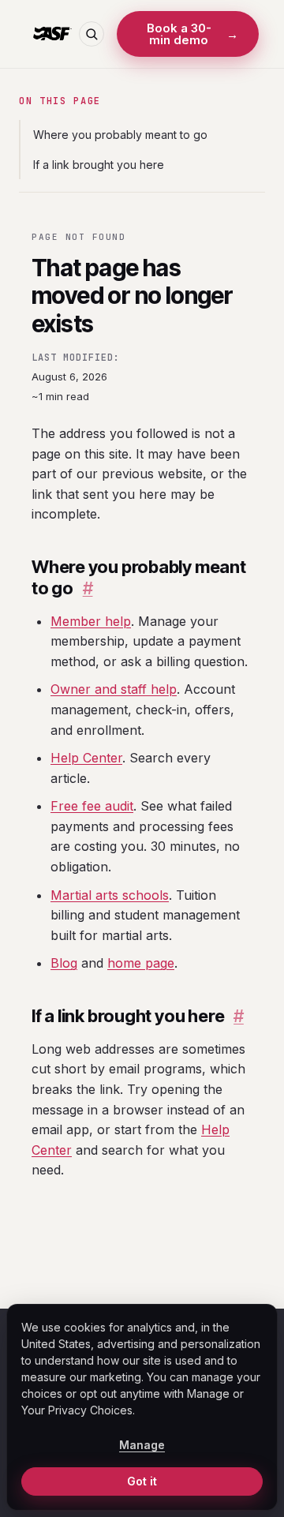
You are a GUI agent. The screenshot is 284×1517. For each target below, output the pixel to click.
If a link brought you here (98, 164)
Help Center (86, 758)
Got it (142, 1481)
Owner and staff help (113, 689)
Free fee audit (91, 806)
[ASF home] (52, 34)
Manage (142, 1444)
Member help (90, 621)
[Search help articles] (91, 34)
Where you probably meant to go (120, 134)
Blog (63, 963)
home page (140, 963)
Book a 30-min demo (192, 34)
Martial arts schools (109, 895)
